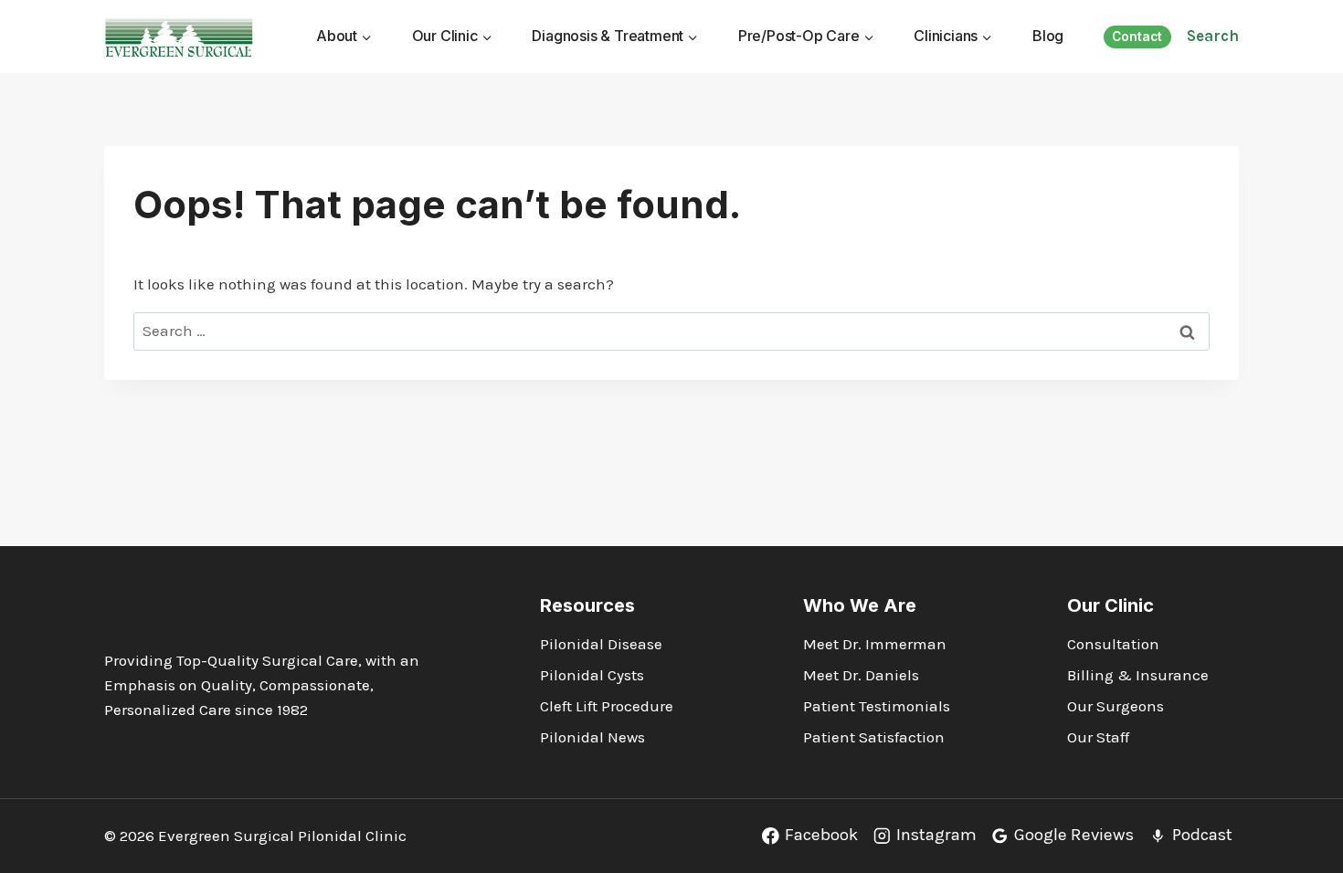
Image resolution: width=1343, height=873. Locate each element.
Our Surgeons (1115, 706)
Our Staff (1098, 737)
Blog (1047, 35)
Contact (1137, 36)
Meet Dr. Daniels (861, 675)
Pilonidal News (592, 737)
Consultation (1113, 644)
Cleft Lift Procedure (606, 706)
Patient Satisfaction (874, 737)
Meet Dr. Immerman (874, 644)
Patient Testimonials (876, 706)
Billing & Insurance (1138, 675)
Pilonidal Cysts (592, 675)
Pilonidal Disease (601, 644)
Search (1213, 35)
